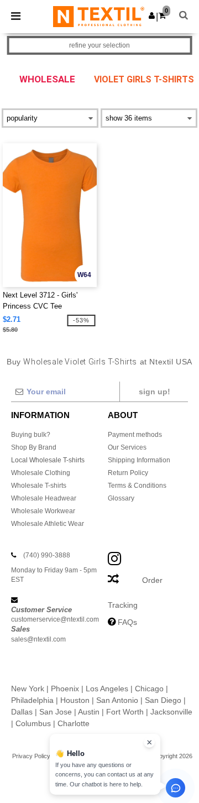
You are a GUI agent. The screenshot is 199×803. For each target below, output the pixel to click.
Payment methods (135, 435)
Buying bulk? (30, 435)
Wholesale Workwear (43, 511)
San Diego (163, 700)
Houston (75, 700)
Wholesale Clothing (40, 473)
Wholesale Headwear (43, 498)
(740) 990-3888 (46, 555)
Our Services (127, 447)
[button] (152, 15)
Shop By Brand (33, 447)
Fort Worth (125, 711)
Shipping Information (139, 460)
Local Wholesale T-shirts (48, 460)
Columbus (33, 723)
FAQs (127, 622)
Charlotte (73, 723)
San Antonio (117, 700)
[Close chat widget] (149, 742)
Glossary (121, 498)
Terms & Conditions (137, 485)
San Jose (55, 711)
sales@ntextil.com (38, 639)
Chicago (149, 688)
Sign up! (154, 391)
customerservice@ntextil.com (55, 619)
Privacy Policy (31, 756)
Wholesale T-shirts (38, 485)
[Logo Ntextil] (98, 16)
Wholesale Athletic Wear (47, 524)
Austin (89, 711)
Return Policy (128, 473)
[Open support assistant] (175, 787)
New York (27, 688)
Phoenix (65, 688)
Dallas (22, 711)
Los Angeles (107, 688)
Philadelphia (32, 700)
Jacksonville (171, 711)
